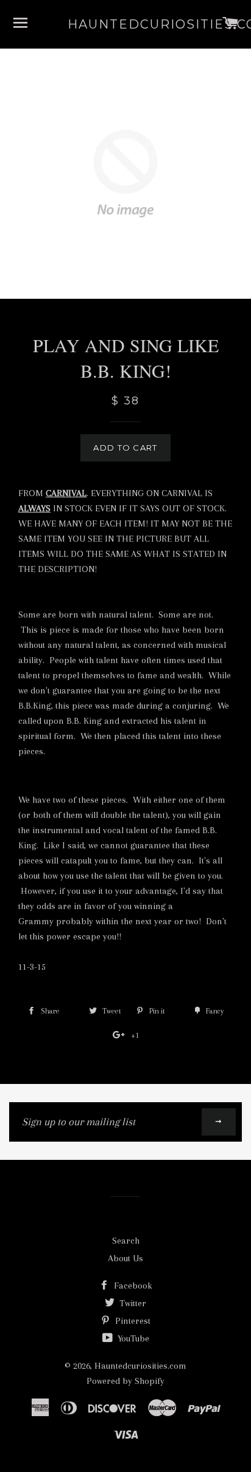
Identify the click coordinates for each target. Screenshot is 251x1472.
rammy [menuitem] (39, 921)
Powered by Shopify (125, 1380)
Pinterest (131, 1320)
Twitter (131, 1303)
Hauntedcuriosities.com (126, 24)
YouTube (132, 1338)
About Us (125, 1258)
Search (126, 1240)
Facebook (131, 1285)
